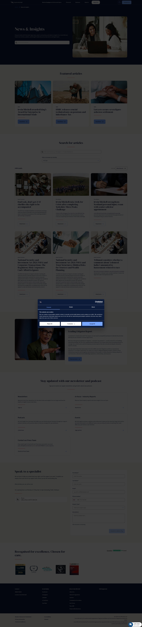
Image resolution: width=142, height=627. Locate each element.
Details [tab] (71, 307)
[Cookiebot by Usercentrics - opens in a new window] (96, 302)
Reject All (49, 323)
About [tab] (93, 307)
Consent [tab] (49, 307)
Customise (70, 323)
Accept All (92, 323)
